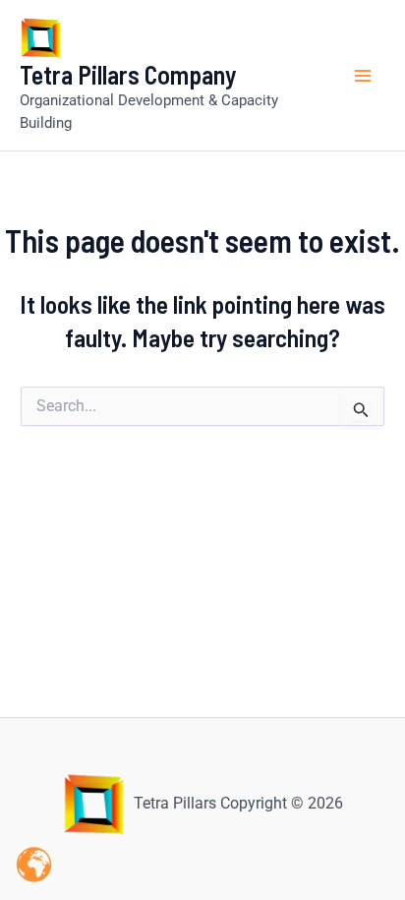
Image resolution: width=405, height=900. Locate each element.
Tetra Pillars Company (128, 74)
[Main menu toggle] (363, 75)
